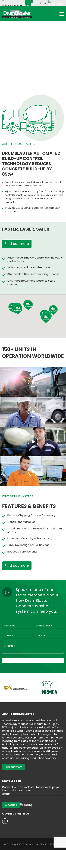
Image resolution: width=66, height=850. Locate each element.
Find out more (17, 243)
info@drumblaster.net (12, 5)
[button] (28, 305)
